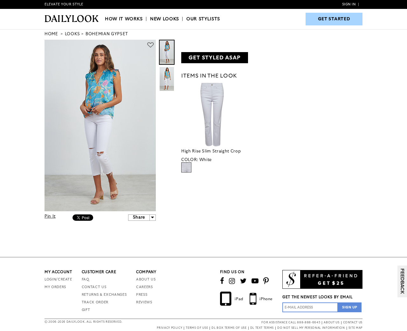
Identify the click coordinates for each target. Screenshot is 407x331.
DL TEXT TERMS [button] (262, 328)
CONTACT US (94, 287)
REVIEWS (144, 302)
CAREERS (144, 287)
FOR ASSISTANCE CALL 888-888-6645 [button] (290, 322)
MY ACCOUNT (58, 272)
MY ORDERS (55, 287)
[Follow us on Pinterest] (266, 281)
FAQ (85, 279)
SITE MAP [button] (355, 328)
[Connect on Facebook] (222, 281)
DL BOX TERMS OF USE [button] (228, 328)
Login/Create (58, 279)
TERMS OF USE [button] (197, 328)
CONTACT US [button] (353, 322)
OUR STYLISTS (203, 19)
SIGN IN (349, 4)
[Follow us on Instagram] (232, 281)
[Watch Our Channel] (255, 281)
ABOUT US (145, 279)
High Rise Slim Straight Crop (211, 151)
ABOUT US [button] (331, 322)
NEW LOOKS (164, 19)
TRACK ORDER (95, 302)
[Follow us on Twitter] (243, 281)
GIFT (86, 310)
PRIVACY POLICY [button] (169, 328)
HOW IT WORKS (124, 19)
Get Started (334, 19)
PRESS (141, 294)
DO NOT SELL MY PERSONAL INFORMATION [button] (311, 328)
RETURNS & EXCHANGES (104, 294)
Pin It (50, 216)
